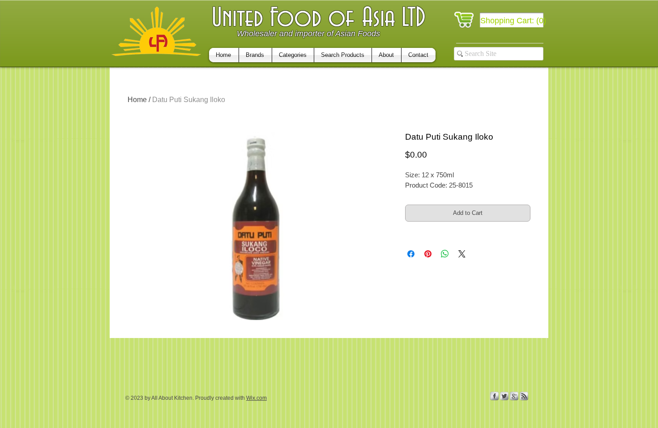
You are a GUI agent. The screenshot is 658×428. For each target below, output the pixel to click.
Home (137, 99)
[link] (513, 20)
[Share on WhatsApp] (445, 253)
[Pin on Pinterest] (428, 253)
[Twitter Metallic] (504, 396)
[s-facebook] (494, 396)
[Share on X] (462, 253)
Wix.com (256, 398)
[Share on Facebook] (411, 253)
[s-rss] (524, 396)
